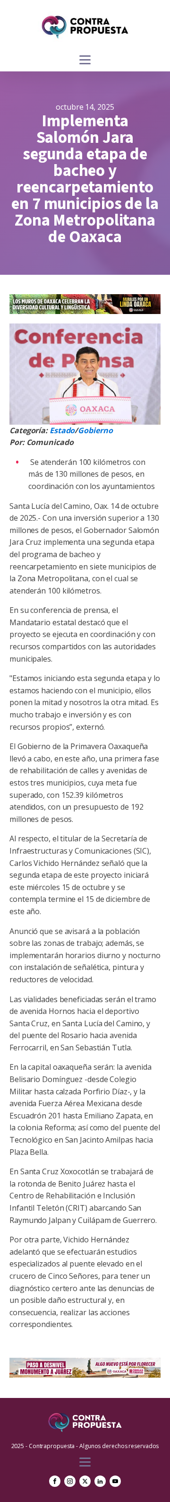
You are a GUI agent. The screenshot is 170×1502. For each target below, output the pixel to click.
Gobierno (95, 430)
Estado (62, 430)
